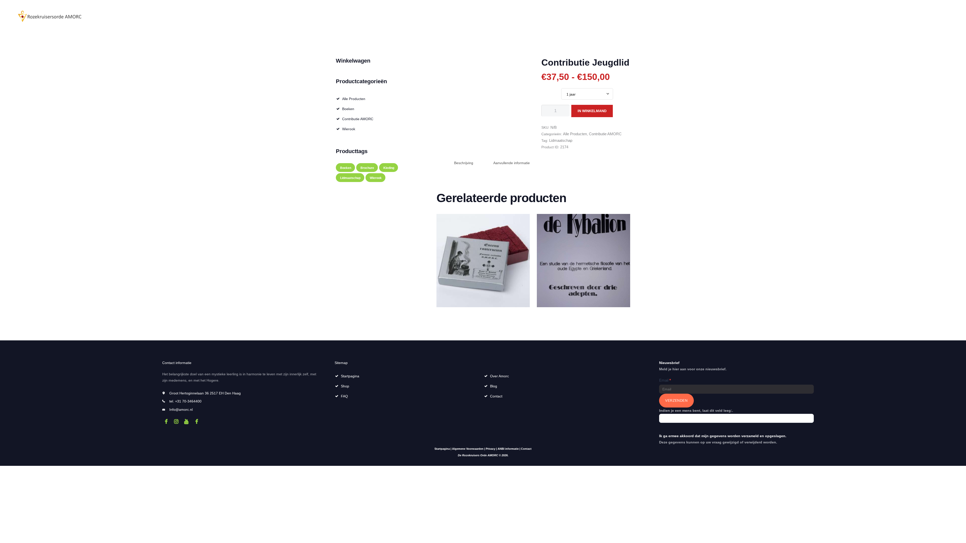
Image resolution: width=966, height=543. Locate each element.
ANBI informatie (508, 448)
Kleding (388, 168)
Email (665, 380)
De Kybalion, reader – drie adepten (583, 227)
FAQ (344, 396)
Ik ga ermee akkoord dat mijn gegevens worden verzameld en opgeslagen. (722, 436)
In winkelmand (592, 111)
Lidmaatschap (560, 140)
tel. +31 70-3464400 (185, 401)
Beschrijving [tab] (463, 163)
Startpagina (350, 376)
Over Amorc (499, 376)
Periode (547, 92)
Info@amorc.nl (181, 410)
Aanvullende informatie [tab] (511, 163)
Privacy (490, 448)
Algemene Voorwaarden (468, 448)
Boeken (348, 109)
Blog (493, 386)
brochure (367, 168)
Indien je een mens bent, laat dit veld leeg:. (696, 411)
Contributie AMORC (605, 134)
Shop (345, 386)
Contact (496, 396)
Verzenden (676, 400)
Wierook (348, 129)
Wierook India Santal (483, 225)
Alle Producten (575, 134)
